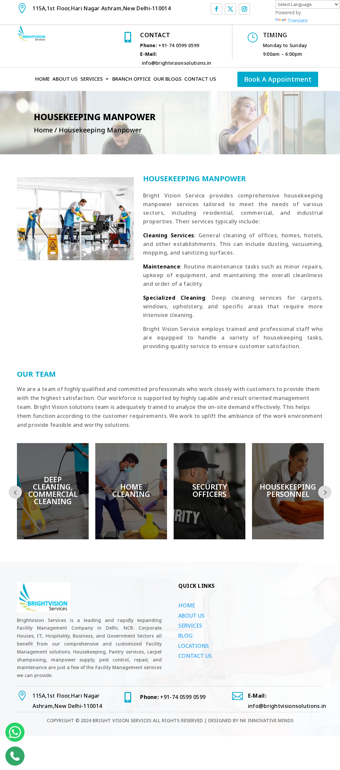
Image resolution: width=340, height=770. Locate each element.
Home (42, 79)
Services (91, 79)
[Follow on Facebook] (216, 9)
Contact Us (200, 79)
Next (324, 492)
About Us (65, 79)
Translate (298, 20)
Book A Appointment (277, 79)
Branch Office (131, 79)
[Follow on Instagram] (244, 9)
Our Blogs (167, 79)
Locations (193, 646)
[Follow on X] (230, 9)
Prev (15, 492)
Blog (185, 635)
